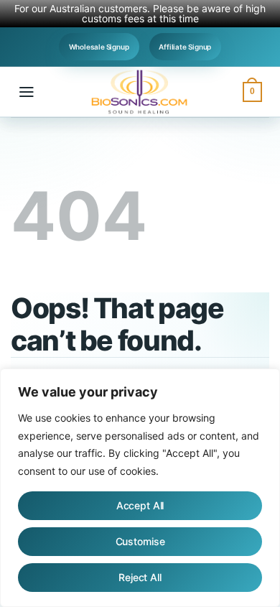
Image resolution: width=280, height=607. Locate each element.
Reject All (140, 577)
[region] (140, 488)
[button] (26, 92)
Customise (140, 541)
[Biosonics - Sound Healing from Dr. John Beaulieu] (140, 92)
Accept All (140, 505)
